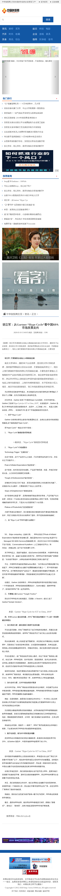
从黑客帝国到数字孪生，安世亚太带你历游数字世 (23, 141)
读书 (50, 39)
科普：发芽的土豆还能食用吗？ (16, 209)
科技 (41, 29)
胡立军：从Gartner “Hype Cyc (15, 200)
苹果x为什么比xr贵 (23, 816)
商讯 (11, 39)
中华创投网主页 (14, 314)
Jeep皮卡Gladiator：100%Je (14, 181)
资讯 (27, 314)
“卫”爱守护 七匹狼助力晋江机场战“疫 (18, 205)
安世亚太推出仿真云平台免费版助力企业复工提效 (23, 122)
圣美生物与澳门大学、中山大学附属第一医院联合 (23, 108)
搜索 (48, 19)
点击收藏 (55, 2)
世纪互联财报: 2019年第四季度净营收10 (19, 118)
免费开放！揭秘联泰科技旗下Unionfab (18, 224)
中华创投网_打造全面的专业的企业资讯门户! (19, 2)
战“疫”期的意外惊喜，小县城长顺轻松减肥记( (21, 214)
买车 (17, 29)
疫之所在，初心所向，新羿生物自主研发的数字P (23, 146)
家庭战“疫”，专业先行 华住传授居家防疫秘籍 (21, 219)
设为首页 (44, 2)
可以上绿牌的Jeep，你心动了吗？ (16, 186)
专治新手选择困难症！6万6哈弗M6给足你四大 (22, 137)
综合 (17, 39)
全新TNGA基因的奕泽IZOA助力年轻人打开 (20, 195)
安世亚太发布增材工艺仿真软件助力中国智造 (21, 127)
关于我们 (14, 891)
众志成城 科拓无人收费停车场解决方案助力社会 (22, 132)
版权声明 (46, 891)
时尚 (11, 34)
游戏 (41, 34)
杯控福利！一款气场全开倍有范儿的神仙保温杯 (22, 113)
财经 (11, 29)
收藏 (17, 34)
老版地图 (30, 891)
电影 (48, 29)
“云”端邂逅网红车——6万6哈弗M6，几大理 (21, 104)
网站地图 (38, 891)
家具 (48, 34)
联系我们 (22, 891)
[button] (6, 77)
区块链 (42, 39)
